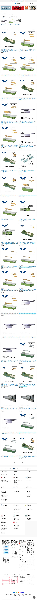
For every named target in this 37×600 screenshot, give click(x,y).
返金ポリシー (15, 594)
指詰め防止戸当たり (29, 509)
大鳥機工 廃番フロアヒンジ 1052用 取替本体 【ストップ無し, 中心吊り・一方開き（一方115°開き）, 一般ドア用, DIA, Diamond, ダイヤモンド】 (9, 243)
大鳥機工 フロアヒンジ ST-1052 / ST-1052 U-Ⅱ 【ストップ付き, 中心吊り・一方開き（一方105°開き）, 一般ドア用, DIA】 (27, 433)
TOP (1, 11)
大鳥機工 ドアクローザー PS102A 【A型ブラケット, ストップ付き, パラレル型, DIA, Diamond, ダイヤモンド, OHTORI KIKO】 (9, 338)
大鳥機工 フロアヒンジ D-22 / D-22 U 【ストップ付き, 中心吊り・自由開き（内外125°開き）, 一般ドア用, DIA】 (27, 50)
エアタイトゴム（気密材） (18, 508)
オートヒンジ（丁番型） (18, 489)
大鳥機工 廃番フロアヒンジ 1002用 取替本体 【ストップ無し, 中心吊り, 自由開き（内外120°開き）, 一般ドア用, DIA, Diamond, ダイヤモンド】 (9, 385)
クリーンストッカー (17, 483)
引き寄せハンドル (4, 492)
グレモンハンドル (4, 491)
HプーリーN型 (4, 529)
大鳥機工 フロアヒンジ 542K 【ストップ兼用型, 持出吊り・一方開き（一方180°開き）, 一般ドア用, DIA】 (27, 267)
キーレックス (29, 480)
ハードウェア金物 (4, 480)
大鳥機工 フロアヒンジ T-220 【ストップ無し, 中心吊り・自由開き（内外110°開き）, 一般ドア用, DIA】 (9, 219)
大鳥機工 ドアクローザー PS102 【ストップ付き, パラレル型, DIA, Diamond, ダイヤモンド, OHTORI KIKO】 (27, 122)
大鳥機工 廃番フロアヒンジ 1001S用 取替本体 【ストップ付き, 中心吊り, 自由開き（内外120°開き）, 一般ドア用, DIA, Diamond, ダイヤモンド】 (27, 385)
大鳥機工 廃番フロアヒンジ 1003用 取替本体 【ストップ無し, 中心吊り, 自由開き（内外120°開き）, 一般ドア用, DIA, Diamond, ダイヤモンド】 (27, 457)
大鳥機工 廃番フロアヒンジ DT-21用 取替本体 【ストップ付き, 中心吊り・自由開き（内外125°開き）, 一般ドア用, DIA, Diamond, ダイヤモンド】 (27, 243)
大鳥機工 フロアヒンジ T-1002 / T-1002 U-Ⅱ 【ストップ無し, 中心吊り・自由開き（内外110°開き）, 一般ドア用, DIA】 (27, 361)
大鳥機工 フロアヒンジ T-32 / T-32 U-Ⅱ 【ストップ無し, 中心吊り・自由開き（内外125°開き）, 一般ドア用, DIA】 (9, 313)
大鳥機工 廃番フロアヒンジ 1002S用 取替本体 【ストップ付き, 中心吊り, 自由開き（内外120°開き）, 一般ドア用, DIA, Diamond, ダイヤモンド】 (9, 170)
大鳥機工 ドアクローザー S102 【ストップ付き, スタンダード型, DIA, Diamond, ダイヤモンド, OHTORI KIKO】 (9, 361)
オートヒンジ (29, 493)
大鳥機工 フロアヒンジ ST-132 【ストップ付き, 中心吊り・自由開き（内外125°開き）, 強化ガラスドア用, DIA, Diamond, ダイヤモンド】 (9, 122)
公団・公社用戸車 (4, 533)
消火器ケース (29, 519)
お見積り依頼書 (22, 580)
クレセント (3, 493)
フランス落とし (4, 496)
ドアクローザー (16, 471)
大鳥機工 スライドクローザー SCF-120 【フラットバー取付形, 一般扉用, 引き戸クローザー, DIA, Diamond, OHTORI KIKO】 (27, 409)
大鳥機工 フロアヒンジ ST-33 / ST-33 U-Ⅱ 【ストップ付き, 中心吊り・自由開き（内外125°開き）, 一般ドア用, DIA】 (27, 75)
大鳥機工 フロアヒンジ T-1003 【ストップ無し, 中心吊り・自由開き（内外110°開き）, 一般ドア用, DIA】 (9, 456)
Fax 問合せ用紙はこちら (6, 546)
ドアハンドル (4, 518)
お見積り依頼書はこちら (6, 553)
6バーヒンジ (4, 500)
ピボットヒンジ (29, 495)
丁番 (2, 489)
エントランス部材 (4, 499)
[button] (2, 3)
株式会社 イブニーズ (30, 575)
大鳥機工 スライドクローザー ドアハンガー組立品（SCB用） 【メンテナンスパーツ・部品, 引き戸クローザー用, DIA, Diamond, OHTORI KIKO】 (27, 170)
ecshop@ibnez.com (30, 582)
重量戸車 (3, 525)
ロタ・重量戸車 (4, 526)
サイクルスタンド (29, 471)
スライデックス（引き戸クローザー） (18, 481)
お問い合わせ (22, 576)
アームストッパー (4, 474)
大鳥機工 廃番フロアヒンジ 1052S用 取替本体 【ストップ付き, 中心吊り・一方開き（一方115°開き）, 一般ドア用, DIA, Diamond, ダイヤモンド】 (27, 219)
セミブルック (4, 530)
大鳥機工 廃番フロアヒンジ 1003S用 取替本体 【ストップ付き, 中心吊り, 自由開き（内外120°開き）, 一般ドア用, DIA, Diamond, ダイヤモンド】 (9, 196)
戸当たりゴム (16, 512)
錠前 (15, 518)
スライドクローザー (17, 474)
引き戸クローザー (17, 491)
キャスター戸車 (4, 528)
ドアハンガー (16, 482)
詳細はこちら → (7, 562)
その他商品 (28, 496)
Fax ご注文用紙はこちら (6, 550)
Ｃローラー (3, 532)
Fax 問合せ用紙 (22, 577)
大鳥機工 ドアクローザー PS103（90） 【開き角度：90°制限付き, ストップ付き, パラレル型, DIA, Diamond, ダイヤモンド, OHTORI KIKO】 (9, 433)
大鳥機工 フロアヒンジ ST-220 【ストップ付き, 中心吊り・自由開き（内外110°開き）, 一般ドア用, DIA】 (9, 98)
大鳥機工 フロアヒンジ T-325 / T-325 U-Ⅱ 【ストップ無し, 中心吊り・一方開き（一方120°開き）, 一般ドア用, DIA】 (9, 146)
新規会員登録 (22, 581)
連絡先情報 (22, 595)
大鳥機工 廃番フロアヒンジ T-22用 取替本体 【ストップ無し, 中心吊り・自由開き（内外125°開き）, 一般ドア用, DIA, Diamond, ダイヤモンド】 (27, 99)
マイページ (22, 582)
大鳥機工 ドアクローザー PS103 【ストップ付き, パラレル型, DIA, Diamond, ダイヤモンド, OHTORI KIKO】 (27, 337)
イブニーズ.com (10, 594)
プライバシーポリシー (21, 594)
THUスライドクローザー (5, 508)
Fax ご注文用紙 (22, 578)
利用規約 (26, 594)
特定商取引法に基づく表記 (17, 595)
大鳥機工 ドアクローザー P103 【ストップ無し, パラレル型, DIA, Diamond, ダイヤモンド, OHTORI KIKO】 (27, 146)
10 (22, 462)
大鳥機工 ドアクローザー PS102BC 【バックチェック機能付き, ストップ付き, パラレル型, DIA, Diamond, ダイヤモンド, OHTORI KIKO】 (27, 314)
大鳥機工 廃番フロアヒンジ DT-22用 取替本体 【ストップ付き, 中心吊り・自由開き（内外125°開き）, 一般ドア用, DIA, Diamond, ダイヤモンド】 (9, 50)
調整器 (3, 502)
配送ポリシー (29, 594)
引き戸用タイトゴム (17, 509)
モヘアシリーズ (16, 510)
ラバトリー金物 (4, 483)
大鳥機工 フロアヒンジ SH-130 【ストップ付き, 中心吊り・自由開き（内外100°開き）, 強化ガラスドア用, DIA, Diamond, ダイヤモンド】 (27, 196)
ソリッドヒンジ (4, 471)
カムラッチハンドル (5, 495)
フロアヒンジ (29, 491)
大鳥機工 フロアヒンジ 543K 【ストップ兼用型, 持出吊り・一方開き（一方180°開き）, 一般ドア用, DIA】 (9, 267)
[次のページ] (25, 463)
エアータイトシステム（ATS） (6, 481)
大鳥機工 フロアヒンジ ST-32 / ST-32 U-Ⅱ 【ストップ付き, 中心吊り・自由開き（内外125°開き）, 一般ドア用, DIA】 (9, 75)
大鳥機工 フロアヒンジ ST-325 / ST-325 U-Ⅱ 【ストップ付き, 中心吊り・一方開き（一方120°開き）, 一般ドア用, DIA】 (9, 290)
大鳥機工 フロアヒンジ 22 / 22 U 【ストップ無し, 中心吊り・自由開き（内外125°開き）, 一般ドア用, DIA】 (27, 290)
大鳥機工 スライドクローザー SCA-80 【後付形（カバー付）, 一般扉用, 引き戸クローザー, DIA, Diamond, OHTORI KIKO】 (9, 409)
